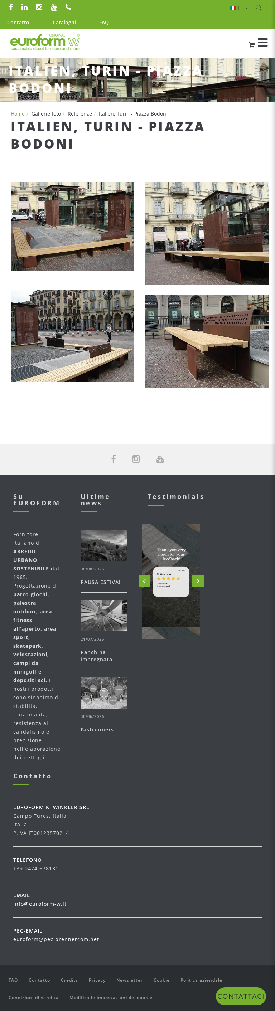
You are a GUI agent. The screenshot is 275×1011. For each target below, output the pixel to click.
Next (198, 581)
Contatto (18, 22)
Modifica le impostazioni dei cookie (111, 998)
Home (18, 113)
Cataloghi (64, 22)
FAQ (104, 22)
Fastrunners (97, 729)
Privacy (97, 980)
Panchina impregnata (96, 656)
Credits (69, 980)
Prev (144, 581)
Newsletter (129, 980)
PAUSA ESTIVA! (101, 582)
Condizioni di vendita (34, 998)
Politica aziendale (201, 980)
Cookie (162, 980)
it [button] (241, 7)
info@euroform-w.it (40, 903)
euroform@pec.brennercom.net (56, 939)
